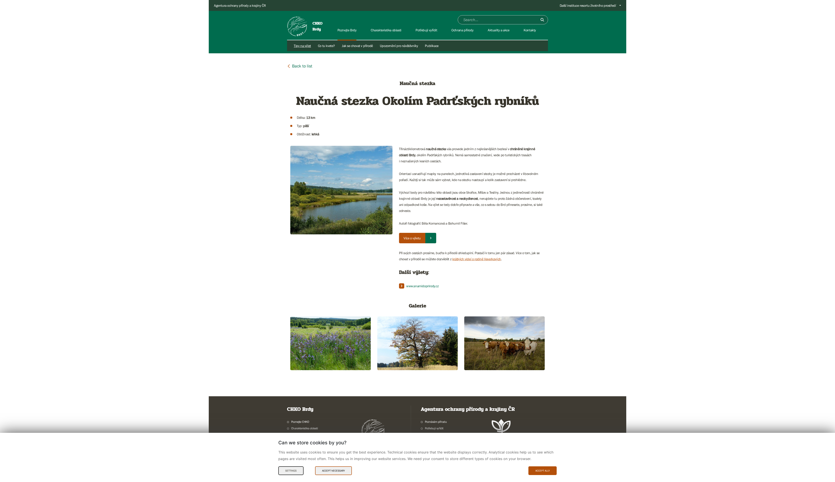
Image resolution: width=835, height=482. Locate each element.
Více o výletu (412, 238)
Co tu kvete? (326, 46)
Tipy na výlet (302, 46)
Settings (291, 470)
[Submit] (542, 19)
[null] (299, 66)
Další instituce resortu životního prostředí (588, 5)
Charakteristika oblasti (304, 428)
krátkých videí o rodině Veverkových (476, 259)
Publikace (431, 46)
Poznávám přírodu (436, 421)
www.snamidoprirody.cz (422, 286)
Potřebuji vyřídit (434, 428)
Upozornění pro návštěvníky (399, 46)
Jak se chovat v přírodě (357, 46)
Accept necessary (333, 470)
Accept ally (542, 470)
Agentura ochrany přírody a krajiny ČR (240, 5)
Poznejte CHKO (300, 421)
